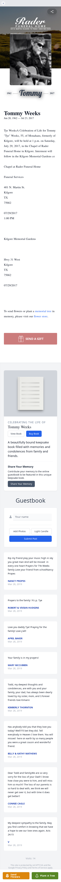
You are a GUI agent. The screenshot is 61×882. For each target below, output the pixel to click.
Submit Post (30, 538)
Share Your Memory (21, 483)
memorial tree (43, 311)
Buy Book (34, 433)
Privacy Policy (21, 867)
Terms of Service (39, 867)
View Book (16, 433)
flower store (40, 316)
